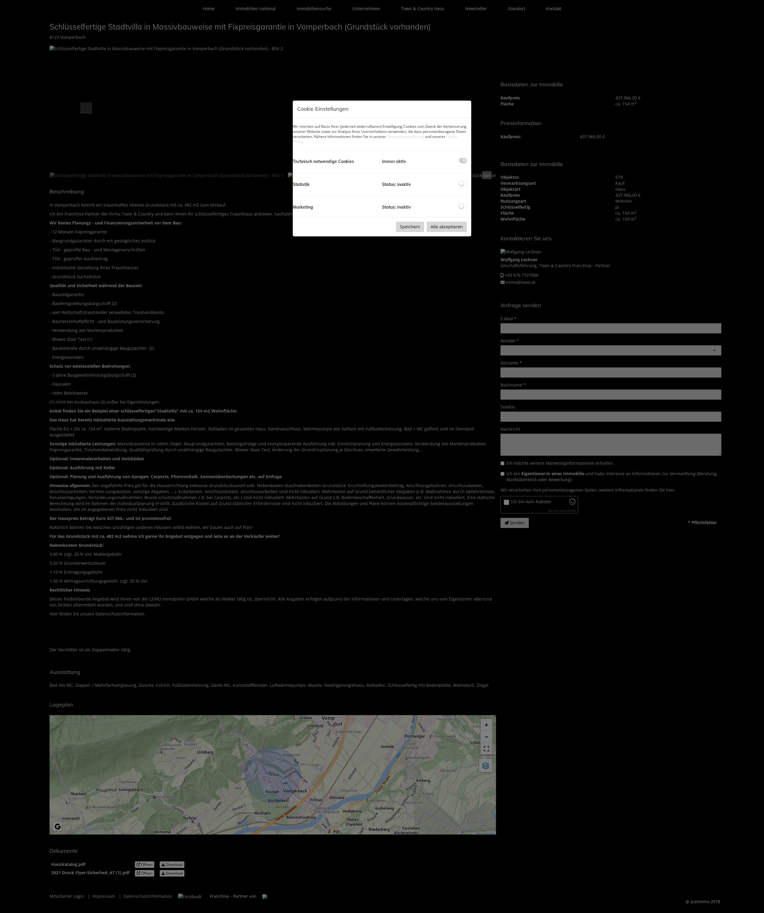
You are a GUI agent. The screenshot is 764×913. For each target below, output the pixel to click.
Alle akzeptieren (447, 227)
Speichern (410, 227)
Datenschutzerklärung (405, 136)
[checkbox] (463, 160)
